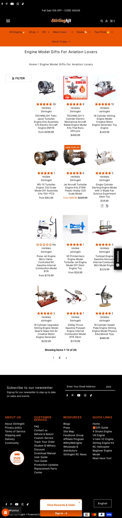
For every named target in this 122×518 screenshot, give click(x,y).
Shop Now (101, 289)
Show (5, 512)
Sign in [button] (59, 513)
